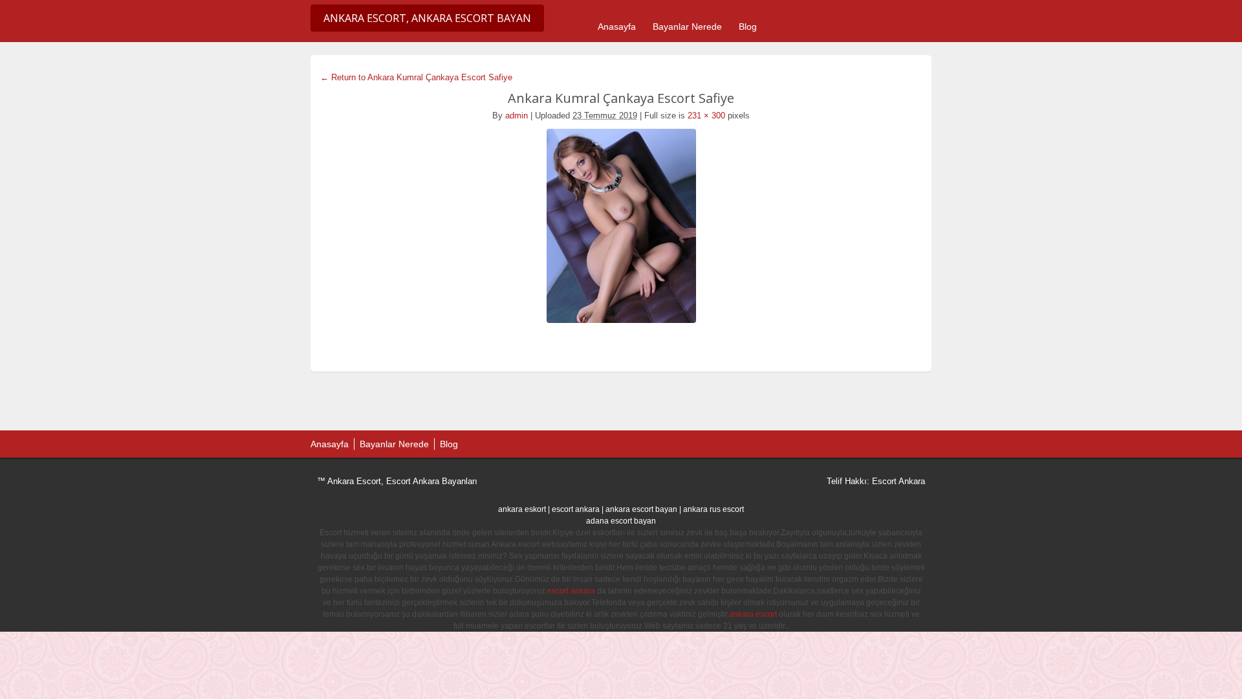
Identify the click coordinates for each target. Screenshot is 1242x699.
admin (516, 115)
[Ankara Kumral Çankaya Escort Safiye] (621, 226)
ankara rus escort (713, 509)
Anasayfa (617, 26)
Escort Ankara (898, 481)
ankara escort (753, 614)
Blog (748, 26)
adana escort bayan (621, 521)
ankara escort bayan (641, 509)
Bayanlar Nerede (687, 26)
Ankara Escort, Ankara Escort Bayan (427, 18)
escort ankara (576, 509)
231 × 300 (706, 115)
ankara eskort (522, 509)
